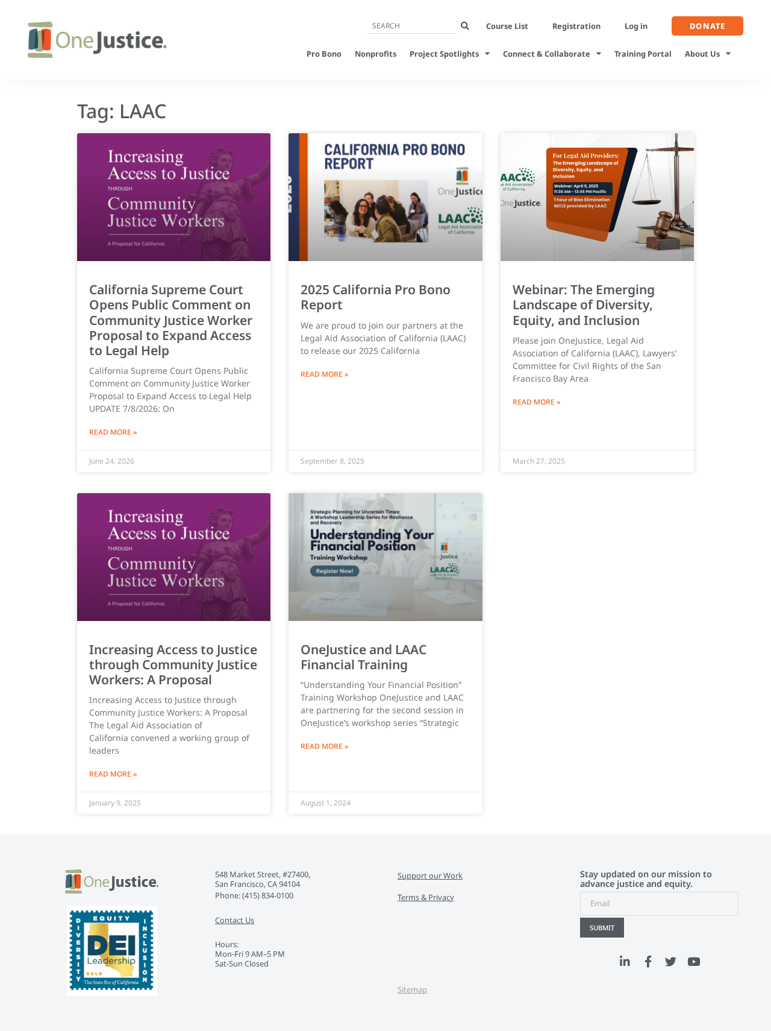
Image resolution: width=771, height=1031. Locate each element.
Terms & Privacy (426, 897)
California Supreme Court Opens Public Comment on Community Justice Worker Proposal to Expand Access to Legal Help (170, 320)
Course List (507, 25)
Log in (636, 25)
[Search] (465, 26)
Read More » (113, 432)
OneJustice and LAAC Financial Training (363, 657)
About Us (702, 53)
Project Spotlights (444, 53)
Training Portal (643, 53)
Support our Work (430, 875)
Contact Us (234, 920)
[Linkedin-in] (625, 961)
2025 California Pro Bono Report (376, 297)
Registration (576, 25)
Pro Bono (324, 53)
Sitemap (412, 989)
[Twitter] (671, 961)
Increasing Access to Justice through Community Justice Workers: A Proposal (173, 664)
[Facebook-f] (648, 961)
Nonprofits (375, 53)
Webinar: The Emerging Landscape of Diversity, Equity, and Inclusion (584, 304)
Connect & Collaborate (546, 53)
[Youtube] (693, 961)
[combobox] (411, 26)
